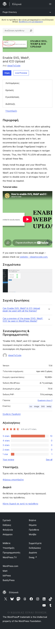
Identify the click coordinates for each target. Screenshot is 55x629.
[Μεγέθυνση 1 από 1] (48, 272)
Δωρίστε (33, 552)
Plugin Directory (10, 12)
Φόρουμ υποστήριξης (13, 479)
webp (49, 406)
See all (49, 459)
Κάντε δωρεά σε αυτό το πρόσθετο (20, 503)
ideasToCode (13, 65)
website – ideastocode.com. (33, 257)
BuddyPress (9, 580)
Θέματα (32, 525)
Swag (33, 557)
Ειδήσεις (7, 525)
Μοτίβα (32, 534)
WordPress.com (10, 566)
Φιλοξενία (8, 529)
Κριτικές (9, 90)
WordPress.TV (10, 557)
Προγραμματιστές (11, 552)
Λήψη (7, 73)
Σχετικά (7, 520)
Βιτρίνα (32, 520)
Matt (5, 571)
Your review (8, 459)
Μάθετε (7, 543)
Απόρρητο (8, 534)
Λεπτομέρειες (12, 83)
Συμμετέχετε (35, 543)
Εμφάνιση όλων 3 (45, 400)
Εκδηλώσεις (35, 548)
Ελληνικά (13, 592)
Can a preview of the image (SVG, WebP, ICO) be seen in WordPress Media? (23, 319)
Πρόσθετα (34, 529)
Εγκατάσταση (12, 97)
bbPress (7, 575)
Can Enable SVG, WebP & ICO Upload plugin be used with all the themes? (21, 309)
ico (31, 406)
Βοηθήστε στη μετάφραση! (31, 21)
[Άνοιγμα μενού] (50, 4)
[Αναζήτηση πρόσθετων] (31, 30)
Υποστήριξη (11, 111)
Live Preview (21, 73)
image (36, 406)
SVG (43, 406)
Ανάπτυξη (10, 104)
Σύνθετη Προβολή (12, 414)
